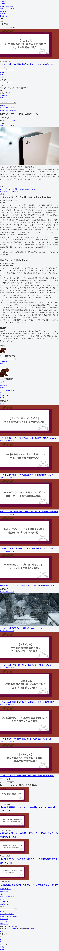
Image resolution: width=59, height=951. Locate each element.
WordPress (30, 929)
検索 (1, 90)
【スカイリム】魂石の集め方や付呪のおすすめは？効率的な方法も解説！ (27, 776)
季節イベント (4, 395)
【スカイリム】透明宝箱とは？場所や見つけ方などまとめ (21, 628)
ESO (1, 77)
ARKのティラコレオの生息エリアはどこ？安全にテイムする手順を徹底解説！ (29, 512)
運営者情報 (3, 16)
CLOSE (3, 21)
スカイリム (3, 3)
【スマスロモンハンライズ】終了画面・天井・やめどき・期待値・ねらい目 (28, 438)
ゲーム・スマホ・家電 (7, 8)
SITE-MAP (3, 13)
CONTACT (3, 11)
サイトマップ (4, 919)
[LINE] (0, 942)
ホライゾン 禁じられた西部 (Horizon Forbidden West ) (17, 189)
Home (2, 911)
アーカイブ (3, 782)
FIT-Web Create (13, 929)
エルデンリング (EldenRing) (9, 191)
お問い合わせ (4, 924)
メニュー (4, 944)
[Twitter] (0, 939)
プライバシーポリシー (7, 914)
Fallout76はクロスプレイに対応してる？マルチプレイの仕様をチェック (27, 585)
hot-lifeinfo (3, 1)
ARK (1, 75)
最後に (2, 194)
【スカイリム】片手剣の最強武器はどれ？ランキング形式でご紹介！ (25, 665)
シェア (5, 934)
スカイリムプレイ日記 (7, 6)
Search (2, 906)
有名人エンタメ (5, 397)
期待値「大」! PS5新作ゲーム (9, 110)
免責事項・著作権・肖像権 (8, 916)
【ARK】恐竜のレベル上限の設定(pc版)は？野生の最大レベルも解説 (25, 739)
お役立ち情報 (4, 385)
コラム (2, 392)
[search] (15, 103)
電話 (2, 947)
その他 (2, 388)
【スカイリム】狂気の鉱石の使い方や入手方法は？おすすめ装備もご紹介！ (28, 64)
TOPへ (3, 950)
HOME (3, 105)
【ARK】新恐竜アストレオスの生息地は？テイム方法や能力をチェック (26, 475)
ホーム (3, 931)
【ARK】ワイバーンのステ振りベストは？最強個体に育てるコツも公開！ (27, 548)
